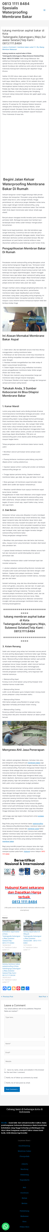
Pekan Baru (24, 1227)
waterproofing (38, 823)
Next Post (43, 996)
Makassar (25, 1216)
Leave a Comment (9, 47)
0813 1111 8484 (24, 902)
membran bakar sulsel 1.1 (26, 47)
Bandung (24, 1169)
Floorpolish (24, 1156)
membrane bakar (34, 763)
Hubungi (27, 851)
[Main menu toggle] (44, 10)
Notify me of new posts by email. (18, 1083)
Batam (24, 1198)
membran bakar (8, 841)
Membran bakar (24, 1151)
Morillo (4, 1123)
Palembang (24, 1211)
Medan (24, 1203)
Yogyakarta (24, 1180)
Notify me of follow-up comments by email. (22, 1078)
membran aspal (33, 829)
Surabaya (24, 1193)
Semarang (24, 1175)
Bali (24, 1187)
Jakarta (24, 1164)
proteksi (41, 816)
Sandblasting (24, 1146)
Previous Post (7, 996)
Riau (24, 1221)
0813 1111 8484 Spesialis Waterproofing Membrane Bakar (17, 10)
